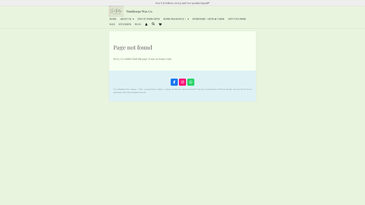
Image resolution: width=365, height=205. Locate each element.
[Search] (153, 23)
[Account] (146, 24)
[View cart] (160, 24)
